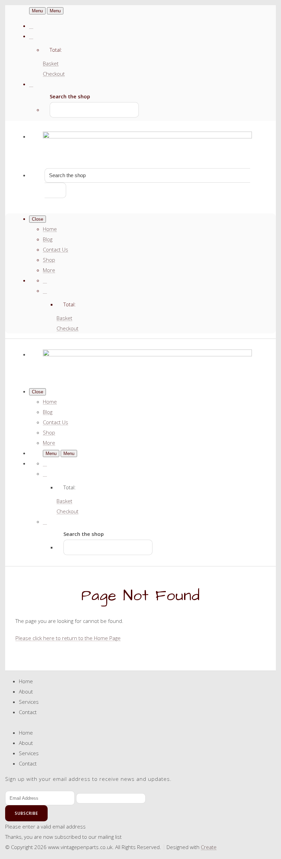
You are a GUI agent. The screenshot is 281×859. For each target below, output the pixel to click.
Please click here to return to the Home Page (68, 638)
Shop (49, 259)
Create (209, 847)
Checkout (54, 73)
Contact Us (55, 249)
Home (50, 228)
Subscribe (26, 813)
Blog (47, 239)
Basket (51, 63)
